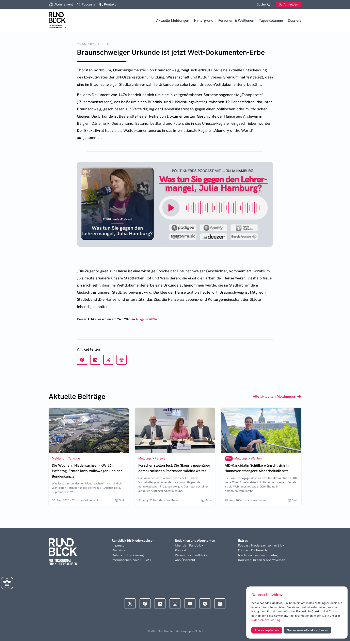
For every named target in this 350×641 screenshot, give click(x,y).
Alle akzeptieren (267, 630)
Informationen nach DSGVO (131, 560)
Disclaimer (119, 550)
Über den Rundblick (189, 545)
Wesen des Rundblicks (191, 555)
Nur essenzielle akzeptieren (307, 630)
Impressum (119, 545)
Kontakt (180, 550)
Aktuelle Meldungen (172, 20)
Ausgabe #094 (146, 319)
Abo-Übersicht (185, 560)
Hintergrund (203, 20)
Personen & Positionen (236, 20)
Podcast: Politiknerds (252, 550)
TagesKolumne (271, 20)
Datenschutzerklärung (265, 620)
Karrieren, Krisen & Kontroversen (261, 560)
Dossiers (294, 20)
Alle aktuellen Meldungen (274, 396)
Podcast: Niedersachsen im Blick (261, 545)
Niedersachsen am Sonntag (257, 555)
